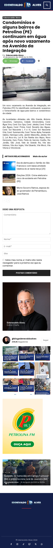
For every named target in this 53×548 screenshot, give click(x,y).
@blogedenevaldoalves (24, 338)
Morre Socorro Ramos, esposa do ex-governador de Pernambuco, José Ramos (33, 190)
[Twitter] (35, 544)
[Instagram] (17, 544)
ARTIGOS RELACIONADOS (17, 156)
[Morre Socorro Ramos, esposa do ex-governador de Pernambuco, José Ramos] (9, 190)
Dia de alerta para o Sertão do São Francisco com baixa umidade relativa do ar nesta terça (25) (33, 166)
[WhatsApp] (41, 544)
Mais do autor (40, 156)
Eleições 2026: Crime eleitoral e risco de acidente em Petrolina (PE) (32, 178)
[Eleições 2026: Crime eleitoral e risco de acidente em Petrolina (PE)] (9, 178)
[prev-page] (4, 200)
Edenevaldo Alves (12, 17)
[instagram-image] (11, 354)
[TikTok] (23, 544)
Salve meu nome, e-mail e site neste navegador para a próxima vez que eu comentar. (22, 263)
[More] (39, 61)
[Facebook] (11, 544)
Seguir (45, 340)
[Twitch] (29, 544)
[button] (47, 5)
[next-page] (8, 200)
